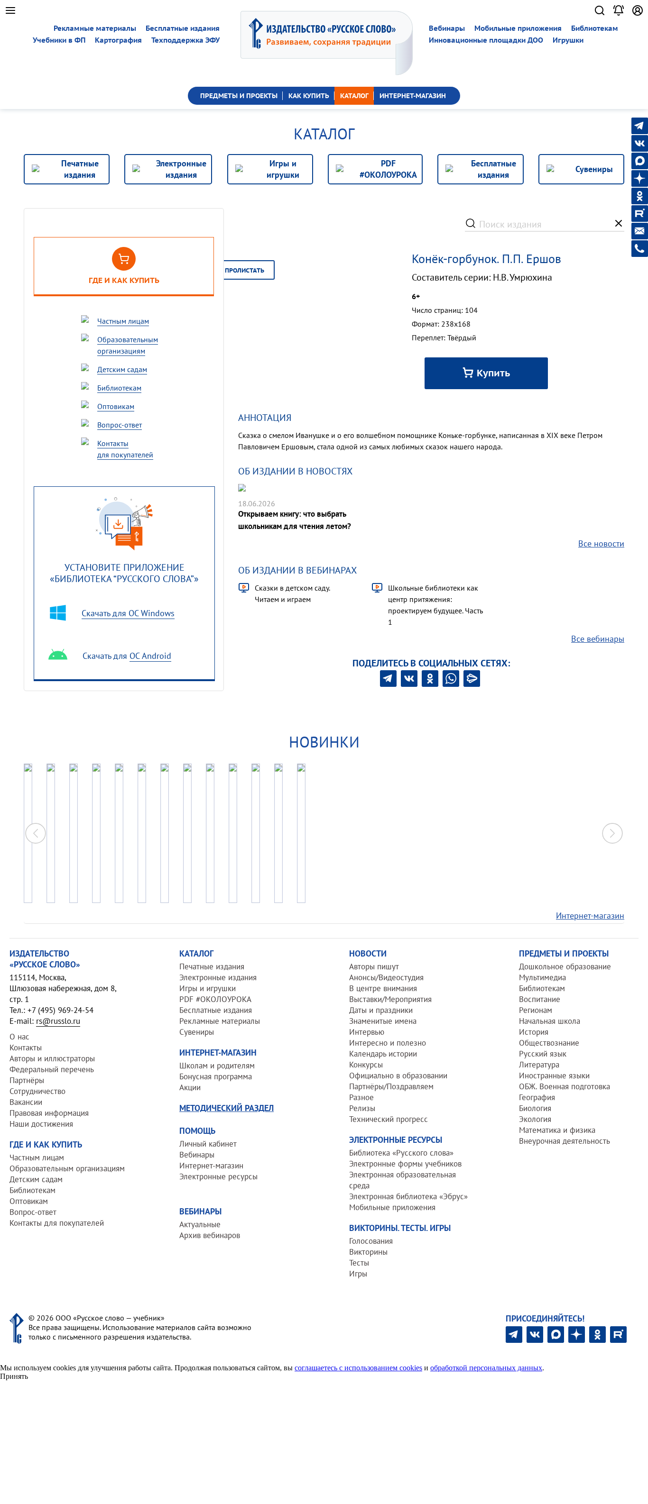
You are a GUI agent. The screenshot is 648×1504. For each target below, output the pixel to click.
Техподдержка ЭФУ (185, 40)
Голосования (371, 1241)
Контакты (25, 1047)
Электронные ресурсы (218, 1176)
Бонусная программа (215, 1076)
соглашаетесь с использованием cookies (358, 1368)
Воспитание (539, 999)
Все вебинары (597, 638)
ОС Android (150, 655)
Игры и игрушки (207, 988)
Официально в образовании (398, 1075)
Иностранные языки (554, 1075)
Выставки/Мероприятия (390, 999)
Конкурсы (366, 1064)
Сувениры (196, 1032)
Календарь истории (383, 1053)
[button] (612, 833)
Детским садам (36, 1179)
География (537, 1097)
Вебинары (447, 28)
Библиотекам (594, 28)
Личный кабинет (208, 1144)
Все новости (601, 543)
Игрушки (568, 40)
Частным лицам (36, 1157)
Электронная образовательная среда (402, 1180)
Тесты (359, 1263)
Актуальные (200, 1224)
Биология (535, 1108)
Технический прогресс (388, 1119)
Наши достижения (41, 1124)
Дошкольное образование (565, 966)
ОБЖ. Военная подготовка (564, 1086)
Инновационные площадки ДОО (486, 40)
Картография (118, 40)
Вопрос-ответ (32, 1212)
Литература (539, 1064)
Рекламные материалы (95, 28)
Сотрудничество (37, 1091)
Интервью (366, 1032)
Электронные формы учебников (405, 1163)
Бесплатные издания (183, 28)
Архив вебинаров (209, 1235)
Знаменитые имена (383, 1021)
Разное (361, 1097)
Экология (535, 1119)
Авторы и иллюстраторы (52, 1058)
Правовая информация (49, 1113)
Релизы (362, 1108)
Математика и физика (557, 1130)
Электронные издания (218, 977)
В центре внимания (383, 988)
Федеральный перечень (51, 1069)
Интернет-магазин (590, 915)
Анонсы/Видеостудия (386, 977)
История (533, 1032)
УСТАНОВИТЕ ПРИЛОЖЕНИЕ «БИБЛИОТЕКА (124, 572)
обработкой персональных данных (486, 1368)
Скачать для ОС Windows (128, 613)
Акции (190, 1087)
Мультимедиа (542, 977)
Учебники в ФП (59, 40)
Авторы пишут (374, 966)
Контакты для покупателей (56, 1223)
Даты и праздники (381, 1010)
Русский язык (542, 1053)
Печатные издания (211, 966)
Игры (358, 1273)
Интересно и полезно (387, 1043)
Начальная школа (549, 1021)
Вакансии (25, 1102)
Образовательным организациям (67, 1168)
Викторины (368, 1252)
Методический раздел (226, 1108)
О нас (19, 1036)
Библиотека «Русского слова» (401, 1153)
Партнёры (26, 1080)
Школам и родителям (217, 1065)
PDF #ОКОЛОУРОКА (215, 999)
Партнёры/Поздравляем (391, 1086)
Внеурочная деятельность (564, 1141)
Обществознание (549, 1043)
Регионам (535, 1010)
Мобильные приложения (518, 28)
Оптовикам (28, 1201)
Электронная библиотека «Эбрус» (408, 1196)
